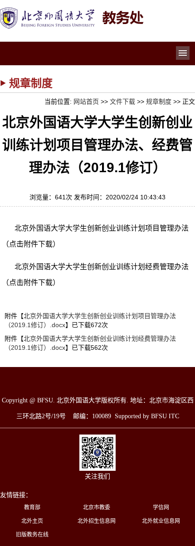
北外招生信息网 (97, 521)
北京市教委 (96, 507)
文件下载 (122, 101)
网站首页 (86, 101)
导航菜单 (183, 53)
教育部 (32, 507)
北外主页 (32, 521)
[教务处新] (72, 10)
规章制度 (158, 101)
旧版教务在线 (32, 535)
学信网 (161, 507)
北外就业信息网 (161, 521)
